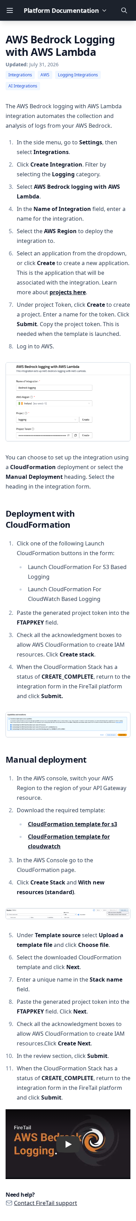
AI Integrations (22, 86)
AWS (45, 75)
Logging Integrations (78, 75)
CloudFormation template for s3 (72, 824)
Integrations (20, 75)
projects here (68, 292)
